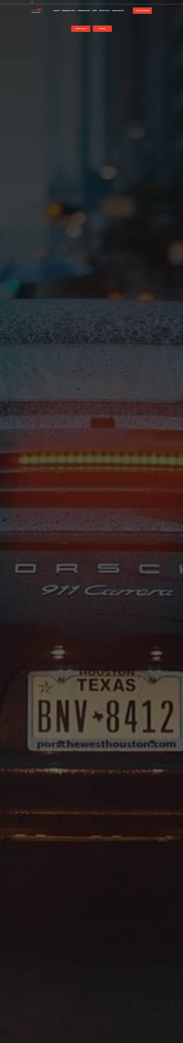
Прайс (94, 10)
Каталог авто (104, 10)
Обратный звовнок (142, 10)
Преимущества (84, 10)
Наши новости (118, 10)
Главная (56, 10)
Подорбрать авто (69, 10)
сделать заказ (80, 28)
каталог (102, 28)
